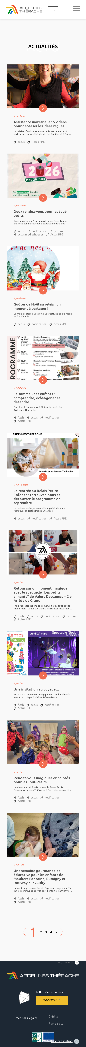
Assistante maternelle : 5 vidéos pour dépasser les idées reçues (40, 124)
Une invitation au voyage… (36, 689)
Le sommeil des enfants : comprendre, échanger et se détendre (37, 398)
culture (58, 231)
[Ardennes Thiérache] (24, 9)
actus (21, 141)
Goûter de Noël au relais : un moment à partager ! (37, 306)
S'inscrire (50, 1000)
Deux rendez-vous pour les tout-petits (40, 213)
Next (62, 932)
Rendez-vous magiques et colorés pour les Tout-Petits (42, 780)
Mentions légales (26, 1018)
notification (39, 231)
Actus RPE (38, 141)
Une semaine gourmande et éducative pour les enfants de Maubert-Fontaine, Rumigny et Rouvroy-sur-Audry (40, 877)
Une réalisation (62, 1041)
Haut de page (65, 962)
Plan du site (56, 1023)
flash (21, 417)
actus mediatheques (30, 234)
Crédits (53, 1016)
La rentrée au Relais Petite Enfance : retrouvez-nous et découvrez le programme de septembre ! (37, 497)
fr (53, 9)
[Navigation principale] (76, 9)
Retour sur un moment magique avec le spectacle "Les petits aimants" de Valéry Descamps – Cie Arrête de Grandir (43, 594)
